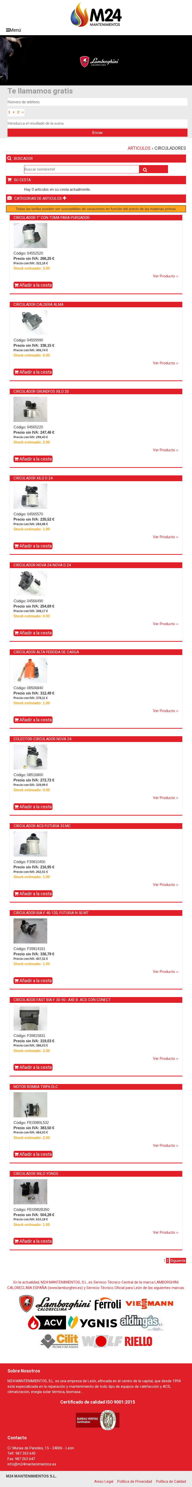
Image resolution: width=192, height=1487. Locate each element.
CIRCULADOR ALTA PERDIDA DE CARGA (46, 652)
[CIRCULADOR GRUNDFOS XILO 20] (30, 409)
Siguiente (178, 1260)
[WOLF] (102, 1341)
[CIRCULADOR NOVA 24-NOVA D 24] (30, 583)
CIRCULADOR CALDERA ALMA (39, 304)
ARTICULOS (139, 148)
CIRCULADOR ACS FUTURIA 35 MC (42, 826)
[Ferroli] (107, 1303)
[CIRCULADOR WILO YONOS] (30, 1191)
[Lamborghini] (55, 1303)
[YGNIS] (92, 1322)
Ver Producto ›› (165, 276)
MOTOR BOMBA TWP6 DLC (36, 1086)
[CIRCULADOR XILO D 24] (30, 496)
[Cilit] (60, 1341)
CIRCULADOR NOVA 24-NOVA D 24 (42, 565)
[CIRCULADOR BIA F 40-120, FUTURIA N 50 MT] (30, 930)
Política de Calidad (171, 1481)
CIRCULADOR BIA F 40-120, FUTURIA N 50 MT (51, 913)
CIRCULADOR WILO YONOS (36, 1173)
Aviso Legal (103, 1481)
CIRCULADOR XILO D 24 (33, 478)
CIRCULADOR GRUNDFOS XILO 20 (41, 391)
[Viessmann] (148, 1303)
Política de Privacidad (134, 1481)
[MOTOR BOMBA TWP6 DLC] (30, 1114)
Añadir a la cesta (35, 285)
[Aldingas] (141, 1322)
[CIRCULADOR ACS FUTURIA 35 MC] (30, 843)
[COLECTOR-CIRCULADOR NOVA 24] (30, 757)
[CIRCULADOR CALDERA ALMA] (30, 322)
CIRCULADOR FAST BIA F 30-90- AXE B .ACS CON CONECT (62, 1000)
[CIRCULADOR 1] (30, 235)
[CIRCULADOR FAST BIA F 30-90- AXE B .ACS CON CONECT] (30, 1026)
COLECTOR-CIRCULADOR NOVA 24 (42, 739)
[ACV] (47, 1322)
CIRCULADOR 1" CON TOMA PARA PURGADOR (52, 217)
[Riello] (139, 1341)
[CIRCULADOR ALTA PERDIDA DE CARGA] (30, 670)
